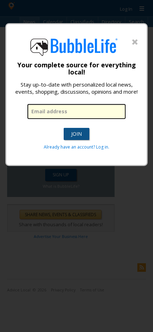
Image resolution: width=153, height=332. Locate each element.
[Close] (135, 42)
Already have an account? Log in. (76, 147)
